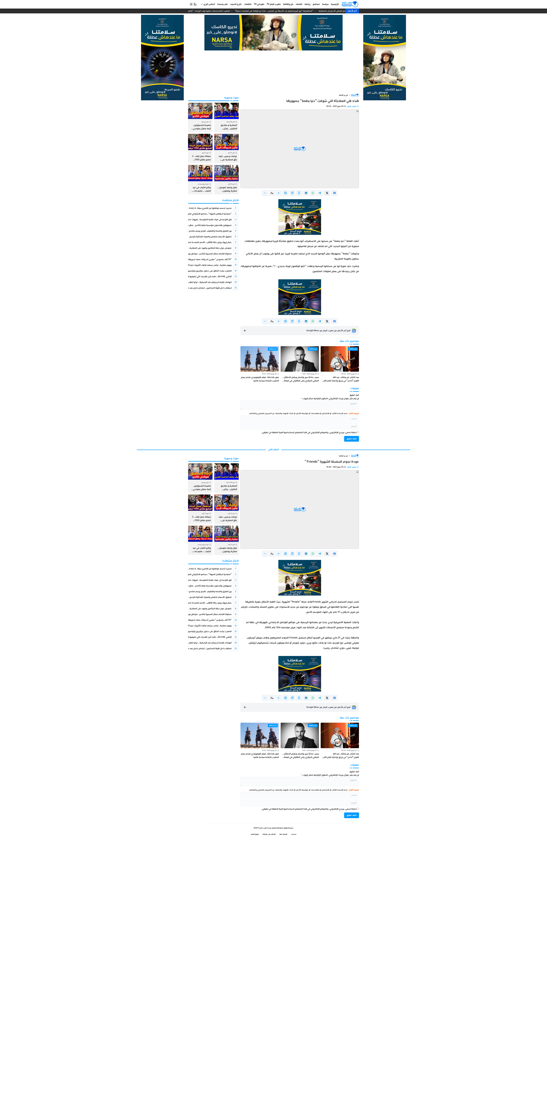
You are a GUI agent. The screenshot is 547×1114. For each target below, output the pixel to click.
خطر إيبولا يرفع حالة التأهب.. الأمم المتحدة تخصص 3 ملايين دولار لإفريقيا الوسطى (194, 242)
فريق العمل (255, 834)
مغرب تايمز (351, 106)
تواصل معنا (283, 834)
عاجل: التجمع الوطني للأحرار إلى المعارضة (344, 11)
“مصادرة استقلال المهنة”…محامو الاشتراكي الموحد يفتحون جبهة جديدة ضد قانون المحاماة (190, 213)
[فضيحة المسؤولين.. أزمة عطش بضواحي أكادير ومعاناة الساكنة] (200, 117)
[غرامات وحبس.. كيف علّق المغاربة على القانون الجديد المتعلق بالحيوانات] (226, 148)
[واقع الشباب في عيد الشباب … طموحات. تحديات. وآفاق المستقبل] (200, 179)
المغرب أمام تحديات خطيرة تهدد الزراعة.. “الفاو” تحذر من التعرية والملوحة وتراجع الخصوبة (197, 11)
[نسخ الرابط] (292, 193)
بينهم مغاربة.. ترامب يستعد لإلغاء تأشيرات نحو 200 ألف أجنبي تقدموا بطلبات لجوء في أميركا (191, 265)
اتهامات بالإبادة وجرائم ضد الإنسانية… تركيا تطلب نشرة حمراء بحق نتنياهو (199, 282)
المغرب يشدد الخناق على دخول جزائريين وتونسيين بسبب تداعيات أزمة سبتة (198, 270)
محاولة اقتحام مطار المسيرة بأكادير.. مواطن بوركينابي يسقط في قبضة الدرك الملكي (194, 253)
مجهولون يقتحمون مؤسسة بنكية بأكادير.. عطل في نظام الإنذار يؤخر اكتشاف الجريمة (193, 225)
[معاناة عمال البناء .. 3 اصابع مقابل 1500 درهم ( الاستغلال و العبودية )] (200, 148)
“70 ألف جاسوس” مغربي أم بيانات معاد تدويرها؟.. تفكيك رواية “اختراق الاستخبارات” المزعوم (189, 259)
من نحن (293, 834)
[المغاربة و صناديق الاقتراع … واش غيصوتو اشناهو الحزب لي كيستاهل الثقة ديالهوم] (226, 117)
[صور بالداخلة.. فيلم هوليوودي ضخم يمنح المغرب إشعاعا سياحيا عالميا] (259, 364)
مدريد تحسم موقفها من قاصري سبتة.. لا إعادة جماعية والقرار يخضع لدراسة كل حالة (193, 208)
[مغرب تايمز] (350, 4)
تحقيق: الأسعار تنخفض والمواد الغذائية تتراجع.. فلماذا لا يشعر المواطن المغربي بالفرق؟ (192, 236)
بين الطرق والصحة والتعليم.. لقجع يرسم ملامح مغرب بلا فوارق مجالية (200, 230)
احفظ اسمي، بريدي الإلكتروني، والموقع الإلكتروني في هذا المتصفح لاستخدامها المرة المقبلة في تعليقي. (309, 432)
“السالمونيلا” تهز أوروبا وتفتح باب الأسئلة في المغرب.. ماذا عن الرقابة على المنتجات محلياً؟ (282, 11)
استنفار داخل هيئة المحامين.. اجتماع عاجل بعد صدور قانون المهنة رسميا (199, 287)
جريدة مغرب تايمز (265, 828)
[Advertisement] (273, 72)
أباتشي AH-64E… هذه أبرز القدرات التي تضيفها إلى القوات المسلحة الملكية (198, 276)
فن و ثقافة (343, 95)
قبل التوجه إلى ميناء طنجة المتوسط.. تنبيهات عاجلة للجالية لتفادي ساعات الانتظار (196, 219)
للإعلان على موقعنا (269, 834)
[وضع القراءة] (299, 193)
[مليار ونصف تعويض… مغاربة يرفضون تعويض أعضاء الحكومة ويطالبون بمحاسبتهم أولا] (226, 179)
